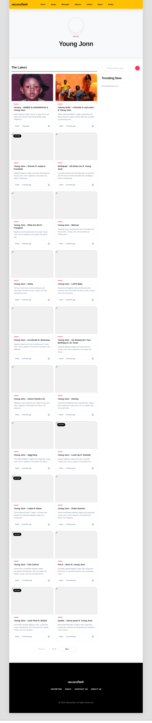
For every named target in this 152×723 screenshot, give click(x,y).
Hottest (17, 136)
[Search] (132, 4)
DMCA (68, 689)
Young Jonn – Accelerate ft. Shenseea (32, 340)
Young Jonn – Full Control (26, 564)
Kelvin (17, 126)
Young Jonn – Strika (23, 284)
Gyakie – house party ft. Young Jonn (75, 621)
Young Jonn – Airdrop (68, 399)
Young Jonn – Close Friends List (29, 399)
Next (67, 649)
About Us (96, 689)
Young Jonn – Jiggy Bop (25, 455)
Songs (16, 104)
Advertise (56, 689)
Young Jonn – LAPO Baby (70, 284)
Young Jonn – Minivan (68, 225)
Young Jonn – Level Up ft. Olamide (74, 455)
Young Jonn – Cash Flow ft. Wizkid (30, 621)
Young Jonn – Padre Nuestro (71, 508)
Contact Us (81, 689)
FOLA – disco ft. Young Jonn (71, 564)
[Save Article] (49, 126)
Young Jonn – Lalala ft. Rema (28, 508)
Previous (41, 649)
